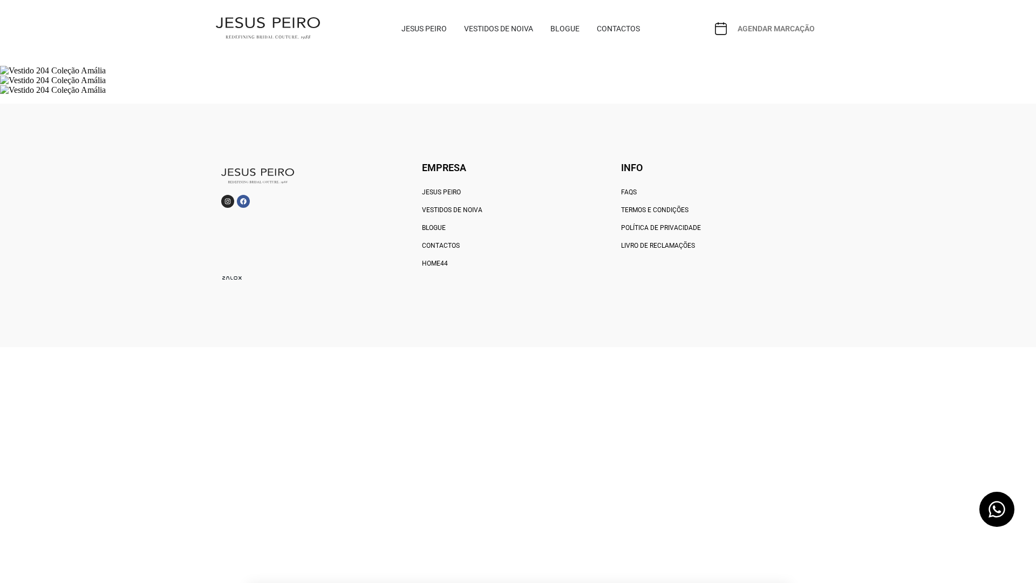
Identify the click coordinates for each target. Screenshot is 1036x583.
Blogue (434, 228)
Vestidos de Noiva (452, 210)
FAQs (629, 192)
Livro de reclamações (658, 245)
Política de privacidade (661, 228)
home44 (435, 263)
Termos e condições (655, 210)
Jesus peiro (441, 192)
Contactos (441, 245)
